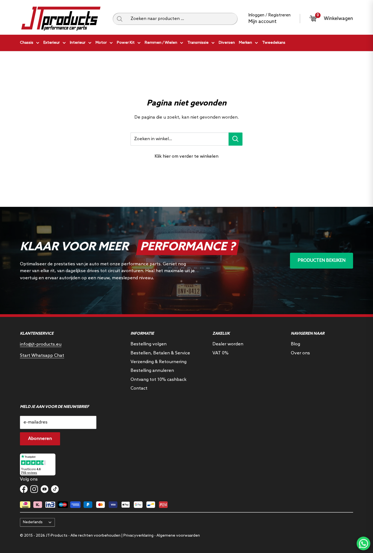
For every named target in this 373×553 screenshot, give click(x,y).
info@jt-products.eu (40, 344)
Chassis (26, 42)
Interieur (77, 42)
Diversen (227, 42)
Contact (139, 388)
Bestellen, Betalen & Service (160, 353)
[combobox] (182, 19)
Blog (295, 344)
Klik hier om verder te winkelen (186, 156)
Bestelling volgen (149, 344)
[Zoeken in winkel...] (235, 139)
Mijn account (262, 22)
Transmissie (198, 42)
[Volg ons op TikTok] (55, 489)
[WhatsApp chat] (363, 543)
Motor (101, 42)
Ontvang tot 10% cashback (159, 379)
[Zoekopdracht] (119, 19)
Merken (245, 42)
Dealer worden (227, 344)
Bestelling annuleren (152, 370)
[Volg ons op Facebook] (24, 489)
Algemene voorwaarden (178, 535)
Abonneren (40, 438)
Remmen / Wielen (161, 42)
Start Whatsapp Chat (42, 355)
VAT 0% (220, 353)
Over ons (300, 353)
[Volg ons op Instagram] (34, 489)
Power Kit (126, 42)
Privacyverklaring (138, 535)
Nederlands (33, 522)
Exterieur (51, 42)
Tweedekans (273, 42)
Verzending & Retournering (159, 361)
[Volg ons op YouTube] (44, 489)
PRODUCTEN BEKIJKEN (321, 260)
